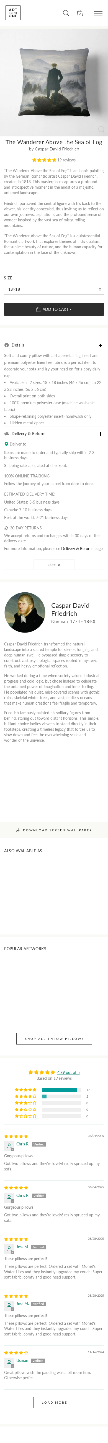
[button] (44, 160)
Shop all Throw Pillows (54, 1038)
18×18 (14, 289)
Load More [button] (54, 1402)
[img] (16, 1136)
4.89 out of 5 (68, 1072)
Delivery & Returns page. (82, 548)
